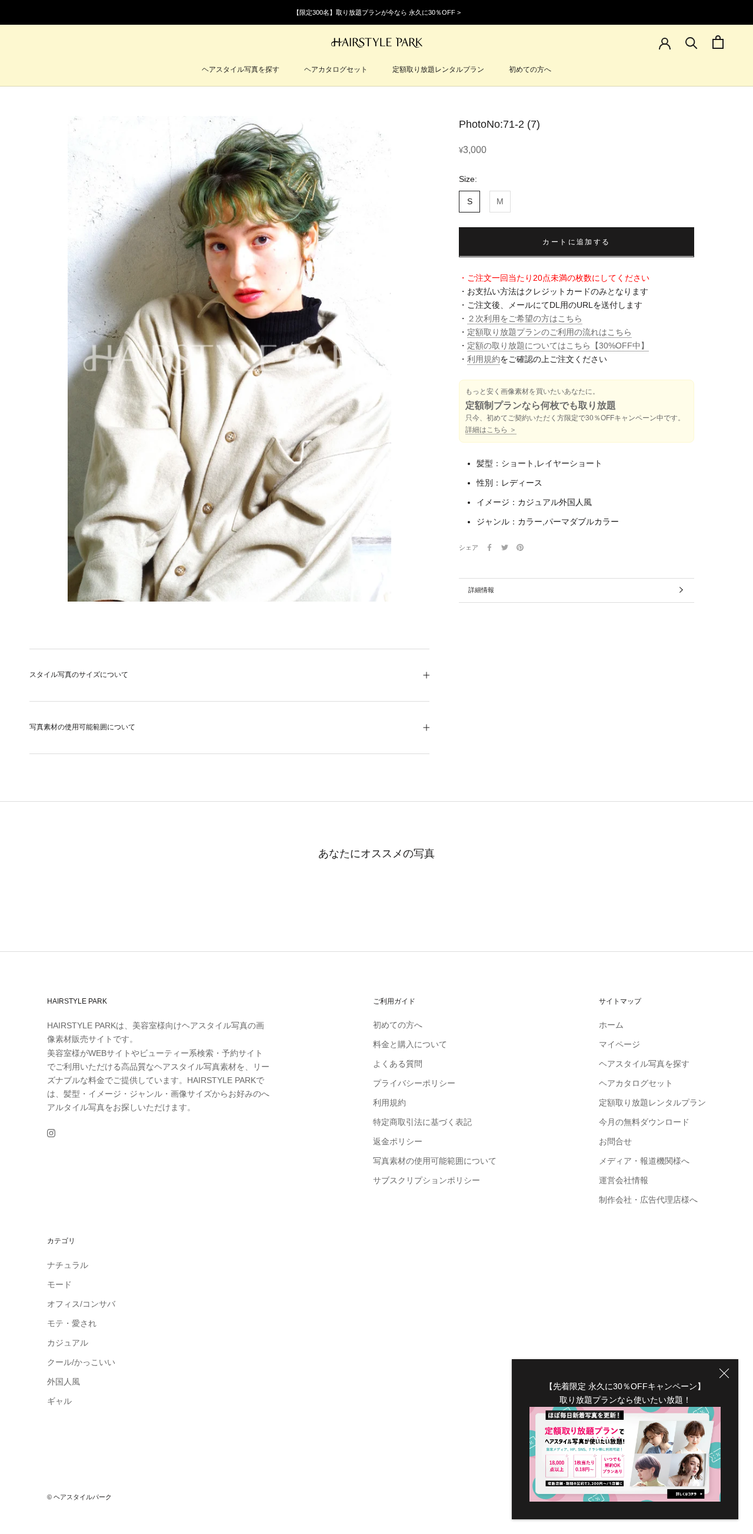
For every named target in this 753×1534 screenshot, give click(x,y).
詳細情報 (481, 589)
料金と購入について (410, 1044)
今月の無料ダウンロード (644, 1122)
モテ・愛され (71, 1323)
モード (59, 1284)
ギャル (59, 1401)
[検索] (691, 42)
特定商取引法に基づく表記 (422, 1122)
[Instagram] (51, 1133)
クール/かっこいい (81, 1362)
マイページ (619, 1044)
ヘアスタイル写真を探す (240, 69)
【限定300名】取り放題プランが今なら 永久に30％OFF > (377, 12)
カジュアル (67, 1342)
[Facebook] (489, 547)
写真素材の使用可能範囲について (82, 727)
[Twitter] (504, 547)
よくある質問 (397, 1063)
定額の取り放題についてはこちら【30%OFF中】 (558, 345)
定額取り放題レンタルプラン (438, 69)
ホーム (611, 1025)
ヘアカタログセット (336, 69)
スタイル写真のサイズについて (78, 674)
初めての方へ (530, 69)
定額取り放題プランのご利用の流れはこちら (549, 332)
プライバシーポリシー (414, 1083)
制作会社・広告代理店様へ (648, 1199)
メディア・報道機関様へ (644, 1161)
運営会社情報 (623, 1180)
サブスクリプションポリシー (426, 1180)
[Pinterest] (520, 547)
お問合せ (615, 1141)
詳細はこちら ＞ (491, 430)
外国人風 (63, 1381)
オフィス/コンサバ (81, 1304)
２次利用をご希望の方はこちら (524, 318)
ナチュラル (67, 1265)
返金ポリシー (397, 1141)
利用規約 (483, 359)
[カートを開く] (718, 42)
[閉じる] (724, 1373)
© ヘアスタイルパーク (79, 1496)
